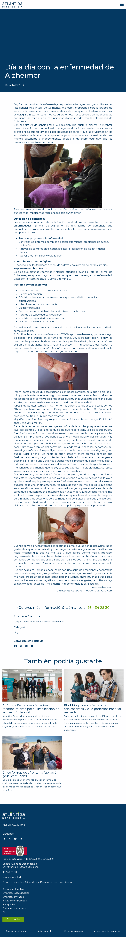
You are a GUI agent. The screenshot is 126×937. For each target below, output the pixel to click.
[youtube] (15, 839)
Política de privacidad (16, 931)
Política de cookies (73, 931)
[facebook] (4, 839)
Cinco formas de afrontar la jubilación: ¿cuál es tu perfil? (30, 774)
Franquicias (8, 904)
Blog (16, 632)
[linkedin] (21, 839)
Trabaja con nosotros (14, 908)
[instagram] (10, 839)
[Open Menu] (122, 4)
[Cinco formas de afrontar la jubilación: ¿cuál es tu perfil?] (32, 753)
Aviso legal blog (45, 931)
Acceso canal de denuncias (107, 931)
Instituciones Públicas (14, 900)
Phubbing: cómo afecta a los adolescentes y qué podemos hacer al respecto (92, 709)
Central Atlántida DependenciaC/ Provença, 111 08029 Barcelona (20, 865)
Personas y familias (13, 889)
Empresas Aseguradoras (15, 893)
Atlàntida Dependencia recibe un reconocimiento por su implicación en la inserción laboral (30, 709)
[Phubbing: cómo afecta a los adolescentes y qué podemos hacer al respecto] (94, 685)
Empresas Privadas (13, 897)
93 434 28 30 (9, 872)
